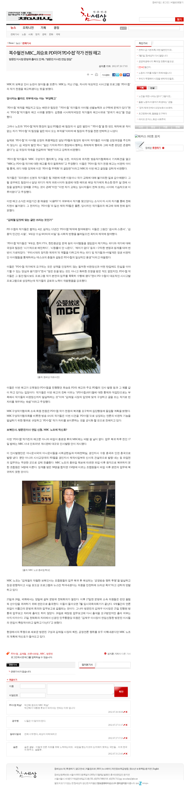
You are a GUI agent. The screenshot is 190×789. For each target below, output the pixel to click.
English (156, 768)
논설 (152, 88)
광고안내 (80, 768)
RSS (99, 768)
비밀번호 (13, 695)
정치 (37, 34)
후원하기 (70, 768)
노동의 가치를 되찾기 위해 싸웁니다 (155, 73)
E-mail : (121, 778)
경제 (44, 34)
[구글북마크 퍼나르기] (124, 76)
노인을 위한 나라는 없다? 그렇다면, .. (155, 96)
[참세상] (26, 772)
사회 (30, 34)
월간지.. (145, 67)
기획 (43, 27)
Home (11, 43)
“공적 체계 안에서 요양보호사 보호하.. (156, 107)
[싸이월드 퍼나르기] (121, 76)
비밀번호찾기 (177, 2)
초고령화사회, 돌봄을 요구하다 (153, 113)
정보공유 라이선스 (142, 783)
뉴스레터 (106, 768)
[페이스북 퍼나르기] (114, 76)
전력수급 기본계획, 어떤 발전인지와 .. (156, 50)
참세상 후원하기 (159, 147)
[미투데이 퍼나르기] (128, 76)
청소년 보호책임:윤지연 (141, 768)
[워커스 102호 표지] (147, 136)
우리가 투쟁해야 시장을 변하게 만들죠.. (156, 78)
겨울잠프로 (90, 768)
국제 (58, 34)
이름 (11, 686)
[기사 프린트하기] (96, 74)
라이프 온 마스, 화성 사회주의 (152, 119)
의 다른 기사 (119, 653)
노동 (24, 34)
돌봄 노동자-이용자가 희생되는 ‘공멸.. (156, 102)
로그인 (166, 2)
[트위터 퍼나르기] (117, 76)
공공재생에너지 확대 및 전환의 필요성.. (156, 61)
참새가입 (156, 2)
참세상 (94, 14)
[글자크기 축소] (92, 74)
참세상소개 (59, 768)
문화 (51, 34)
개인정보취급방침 (120, 768)
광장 (54, 27)
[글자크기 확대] (88, 74)
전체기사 (15, 34)
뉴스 (13, 27)
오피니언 (28, 27)
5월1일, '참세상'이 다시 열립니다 (153, 55)
